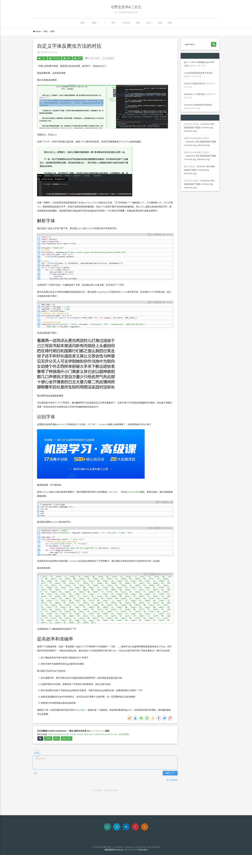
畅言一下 (170, 773)
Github (126, 23)
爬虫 (56, 738)
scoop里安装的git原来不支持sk (198, 72)
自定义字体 (67, 738)
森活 (94, 23)
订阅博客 (125, 734)
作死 (52, 31)
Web (68, 58)
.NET (44, 58)
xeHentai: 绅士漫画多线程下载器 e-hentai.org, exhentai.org (199, 127)
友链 (160, 23)
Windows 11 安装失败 (194, 94)
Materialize (142, 849)
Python (56, 58)
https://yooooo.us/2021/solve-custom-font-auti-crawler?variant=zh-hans (83, 734)
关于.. (114, 23)
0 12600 (94, 58)
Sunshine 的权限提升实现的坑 (198, 104)
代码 (82, 23)
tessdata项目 (133, 491)
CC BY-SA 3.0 (99, 730)
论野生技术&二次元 (126, 7)
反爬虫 (48, 738)
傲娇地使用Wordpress (114, 849)
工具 (148, 23)
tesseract (61, 424)
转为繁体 (109, 58)
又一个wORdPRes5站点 (126, 12)
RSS (170, 23)
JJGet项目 (80, 709)
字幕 (138, 23)
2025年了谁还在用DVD (194, 83)
